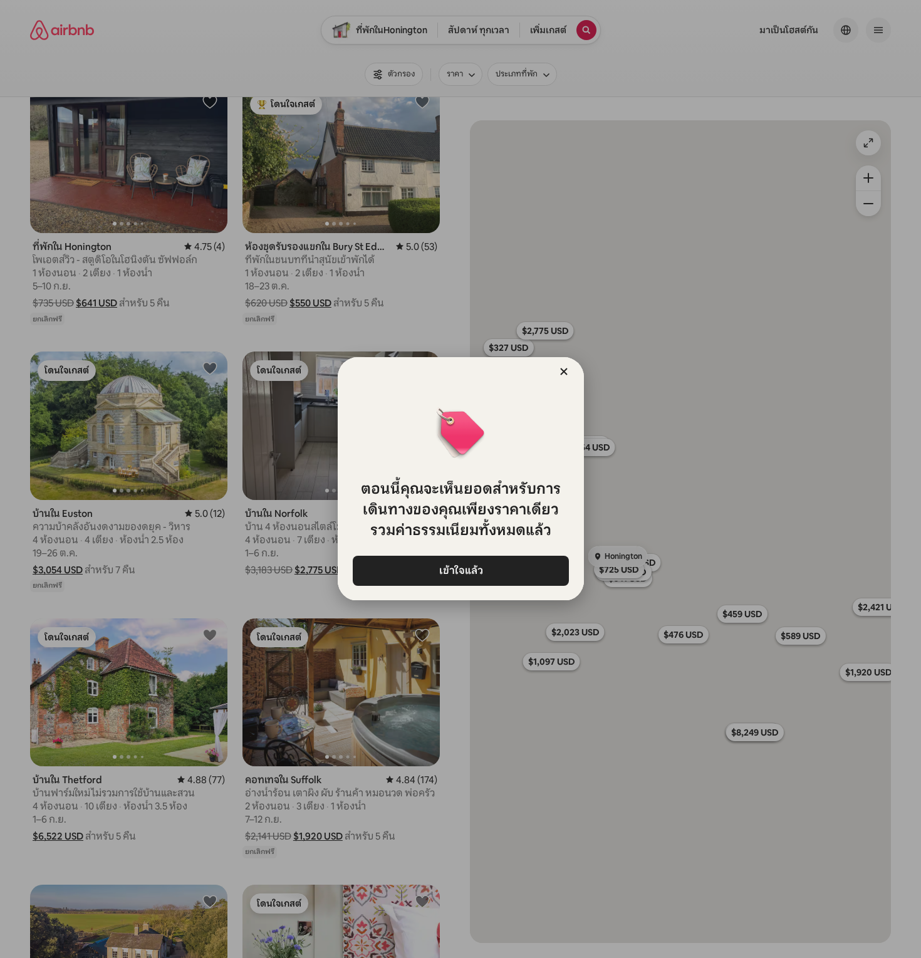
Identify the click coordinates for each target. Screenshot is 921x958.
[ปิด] (564, 372)
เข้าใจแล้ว (460, 570)
